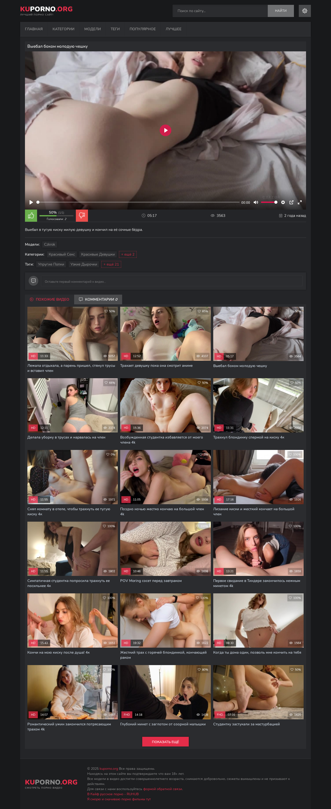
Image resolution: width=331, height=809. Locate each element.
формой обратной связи (162, 789)
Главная (34, 29)
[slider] (138, 202)
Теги (115, 29)
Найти (281, 11)
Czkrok (49, 244)
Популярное (143, 29)
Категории (63, 29)
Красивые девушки (98, 254)
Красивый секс (62, 254)
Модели (92, 29)
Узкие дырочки (84, 264)
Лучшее (173, 29)
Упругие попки (51, 264)
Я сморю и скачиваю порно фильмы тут (119, 799)
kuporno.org (109, 768)
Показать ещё (165, 742)
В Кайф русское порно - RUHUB (113, 794)
